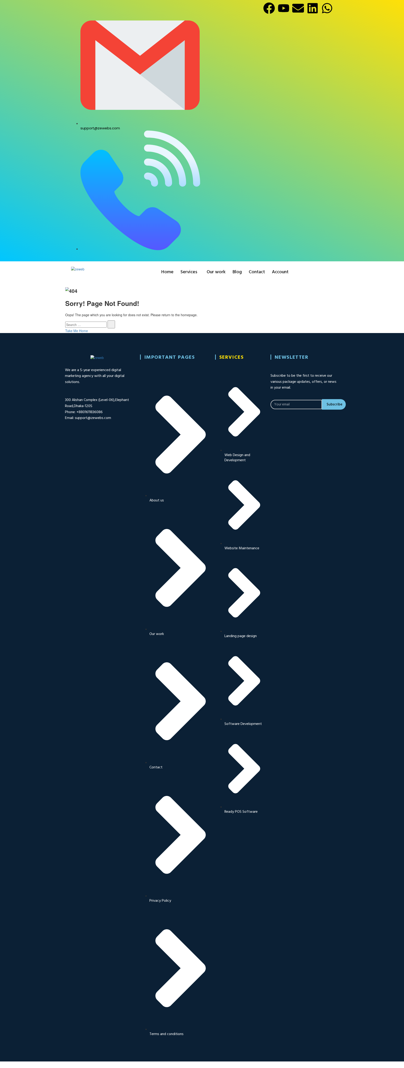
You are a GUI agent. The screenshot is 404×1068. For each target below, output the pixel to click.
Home (167, 272)
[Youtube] (283, 8)
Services (188, 272)
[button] (190, 272)
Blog (237, 272)
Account (280, 272)
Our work (216, 272)
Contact (257, 272)
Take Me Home (76, 330)
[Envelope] (298, 8)
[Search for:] (86, 324)
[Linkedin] (312, 8)
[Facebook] (269, 8)
